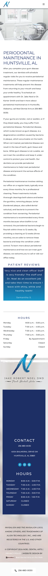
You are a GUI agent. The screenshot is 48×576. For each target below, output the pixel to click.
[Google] (29, 464)
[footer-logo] (24, 353)
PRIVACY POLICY (13, 553)
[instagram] (24, 464)
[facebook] (20, 464)
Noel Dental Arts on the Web (29, 557)
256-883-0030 (24, 446)
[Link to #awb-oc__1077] (44, 4)
